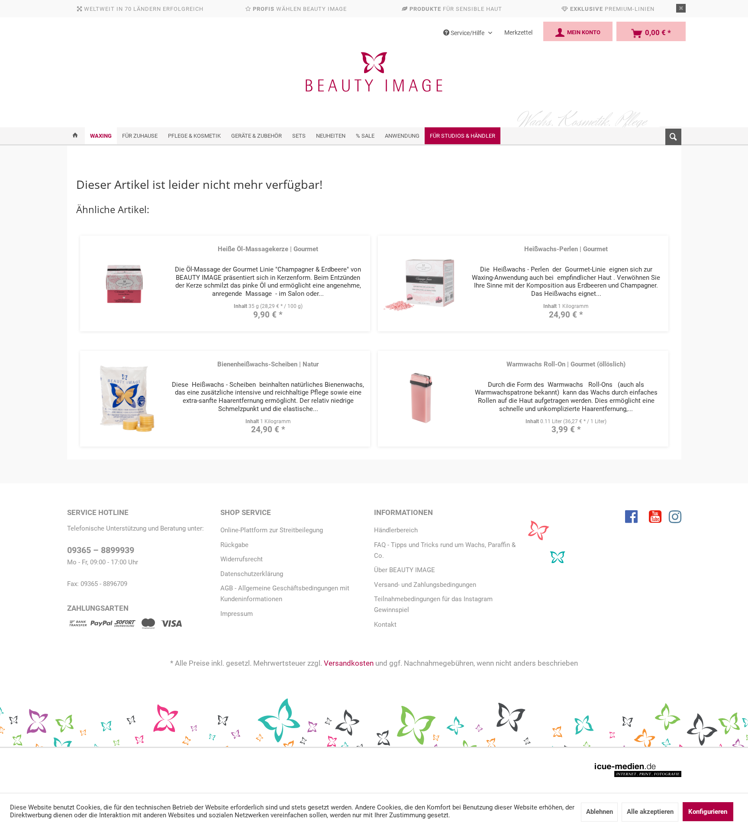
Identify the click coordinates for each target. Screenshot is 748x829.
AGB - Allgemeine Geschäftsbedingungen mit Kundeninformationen (284, 593)
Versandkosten (349, 663)
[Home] (75, 135)
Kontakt (385, 624)
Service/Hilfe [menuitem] (467, 32)
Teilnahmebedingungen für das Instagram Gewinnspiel (433, 604)
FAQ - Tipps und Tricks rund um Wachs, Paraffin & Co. (445, 550)
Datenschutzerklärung (251, 574)
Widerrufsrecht (241, 559)
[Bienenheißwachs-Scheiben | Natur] (122, 398)
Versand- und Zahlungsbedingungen (425, 585)
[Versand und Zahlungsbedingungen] (124, 625)
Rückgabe (234, 545)
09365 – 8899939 (100, 550)
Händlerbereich (396, 530)
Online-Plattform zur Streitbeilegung (271, 530)
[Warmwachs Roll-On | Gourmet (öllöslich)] (421, 398)
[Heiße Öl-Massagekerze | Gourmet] (122, 283)
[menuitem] (670, 135)
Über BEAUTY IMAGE (404, 570)
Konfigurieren (707, 812)
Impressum (236, 614)
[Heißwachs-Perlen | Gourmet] (421, 283)
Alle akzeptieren (650, 812)
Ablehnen (599, 812)
